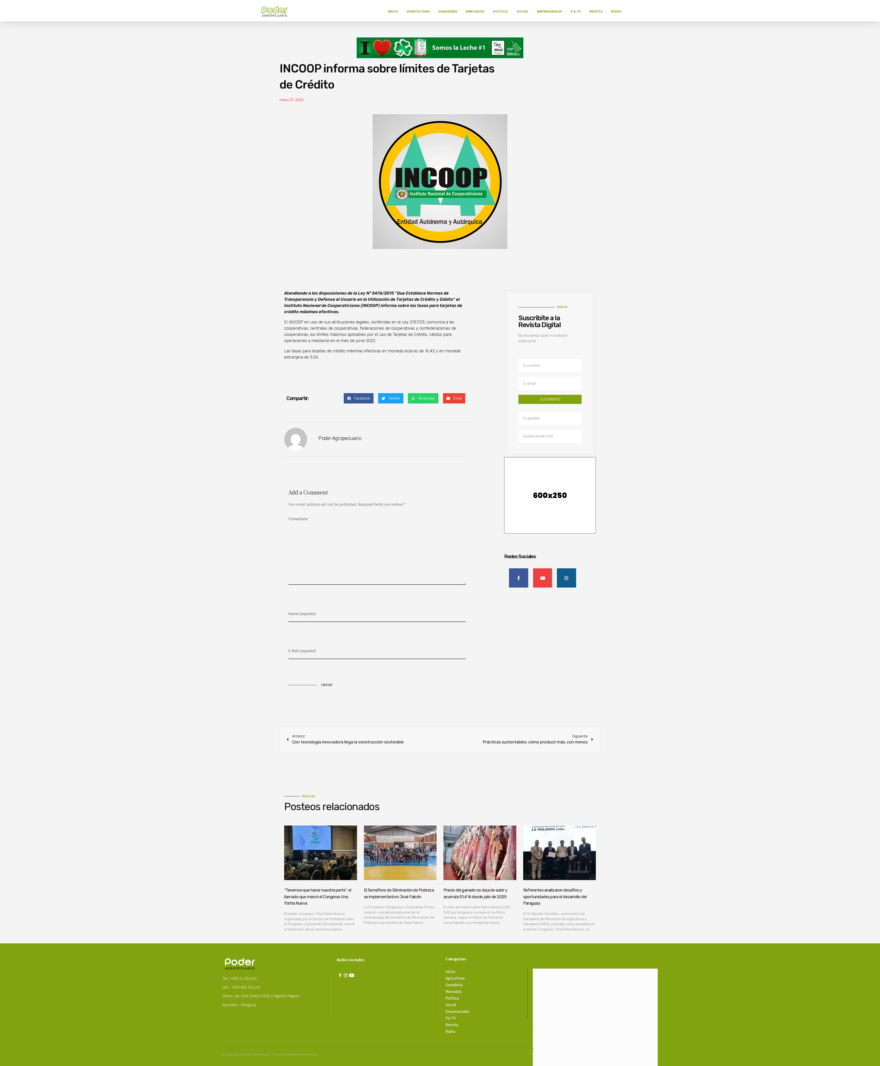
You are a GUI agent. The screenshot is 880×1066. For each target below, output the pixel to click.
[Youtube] (351, 975)
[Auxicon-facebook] (340, 975)
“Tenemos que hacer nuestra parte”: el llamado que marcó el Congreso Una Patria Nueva (317, 897)
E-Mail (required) (302, 650)
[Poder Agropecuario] (277, 11)
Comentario (298, 518)
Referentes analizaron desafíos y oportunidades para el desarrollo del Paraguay (555, 897)
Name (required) (302, 613)
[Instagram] (346, 975)
